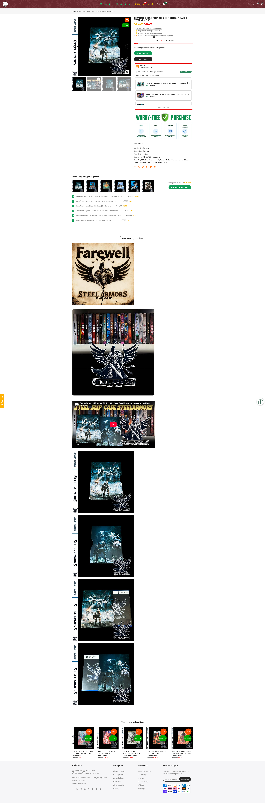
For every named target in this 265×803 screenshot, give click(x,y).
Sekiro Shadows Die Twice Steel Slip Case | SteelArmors (95, 220)
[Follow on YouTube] (96, 789)
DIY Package (142, 775)
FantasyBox (107, 4)
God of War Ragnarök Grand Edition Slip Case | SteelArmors (97, 210)
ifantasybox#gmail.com (81, 783)
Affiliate (141, 785)
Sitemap (116, 789)
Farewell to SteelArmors (168, 160)
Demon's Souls (154, 160)
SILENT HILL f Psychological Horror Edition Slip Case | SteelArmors (83, 753)
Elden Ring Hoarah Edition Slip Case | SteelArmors (93, 206)
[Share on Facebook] (135, 167)
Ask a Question (139, 143)
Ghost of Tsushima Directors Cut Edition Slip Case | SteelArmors (132, 753)
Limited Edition (118, 778)
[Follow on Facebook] (73, 789)
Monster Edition (183, 160)
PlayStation (117, 782)
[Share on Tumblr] (147, 167)
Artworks (141, 778)
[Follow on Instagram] (81, 789)
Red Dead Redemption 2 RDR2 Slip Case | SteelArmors (157, 753)
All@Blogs (141, 789)
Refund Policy (143, 782)
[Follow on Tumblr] (92, 789)
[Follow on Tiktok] (100, 789)
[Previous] (75, 46)
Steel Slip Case (143, 151)
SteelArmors (144, 148)
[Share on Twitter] (139, 167)
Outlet (136, 162)
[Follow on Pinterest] (89, 789)
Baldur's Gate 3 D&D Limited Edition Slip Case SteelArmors (96, 201)
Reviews (140, 238)
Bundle (163, 3)
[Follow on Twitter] (77, 789)
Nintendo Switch (119, 785)
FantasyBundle (118, 775)
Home (74, 11)
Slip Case (142, 162)
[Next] (127, 46)
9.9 (152, 4)
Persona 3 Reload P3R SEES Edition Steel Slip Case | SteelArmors (98, 215)
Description (126, 238)
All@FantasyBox (119, 771)
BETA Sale (144, 160)
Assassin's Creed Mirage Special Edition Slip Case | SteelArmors (181, 753)
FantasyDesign (125, 4)
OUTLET (148, 157)
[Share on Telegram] (151, 167)
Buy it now (143, 59)
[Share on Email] (155, 167)
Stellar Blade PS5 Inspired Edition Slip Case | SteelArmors (107, 753)
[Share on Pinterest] (143, 167)
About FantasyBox (144, 771)
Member (141, 3)
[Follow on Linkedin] (85, 789)
